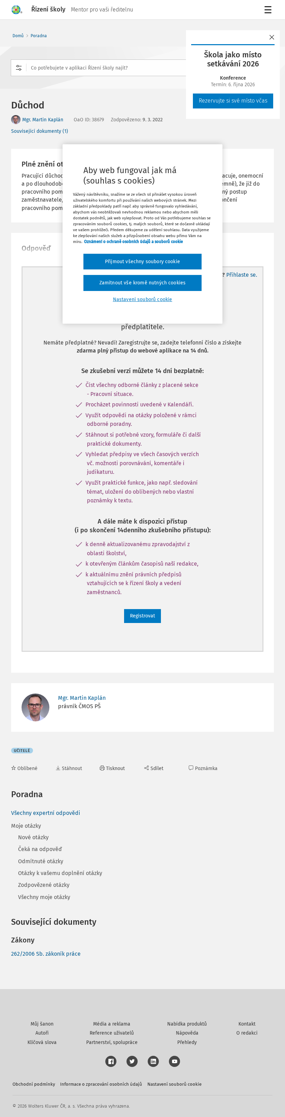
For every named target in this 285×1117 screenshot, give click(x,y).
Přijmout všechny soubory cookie (142, 261)
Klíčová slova (42, 1042)
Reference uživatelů (112, 1033)
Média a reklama (111, 1024)
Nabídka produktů (187, 1024)
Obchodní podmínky (34, 1084)
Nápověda (187, 1033)
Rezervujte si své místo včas (233, 100)
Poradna (39, 35)
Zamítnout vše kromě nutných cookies (142, 283)
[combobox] (142, 67)
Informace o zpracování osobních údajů (101, 1084)
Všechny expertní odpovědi (45, 813)
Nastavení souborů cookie (174, 1084)
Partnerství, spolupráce (112, 1042)
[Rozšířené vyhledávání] (18, 68)
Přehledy (187, 1042)
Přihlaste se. (241, 275)
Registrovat (142, 616)
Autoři (42, 1033)
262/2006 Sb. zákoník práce (46, 953)
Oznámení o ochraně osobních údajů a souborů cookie (133, 241)
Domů (18, 35)
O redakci (247, 1033)
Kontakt (246, 1024)
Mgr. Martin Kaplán (42, 120)
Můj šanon (42, 1024)
